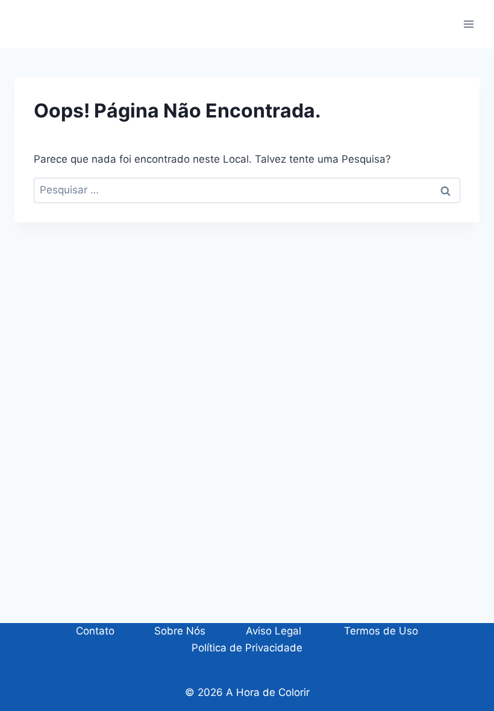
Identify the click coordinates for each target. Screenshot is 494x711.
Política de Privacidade (247, 648)
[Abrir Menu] (468, 23)
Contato (95, 631)
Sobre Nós (179, 631)
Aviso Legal (273, 631)
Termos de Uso (379, 631)
